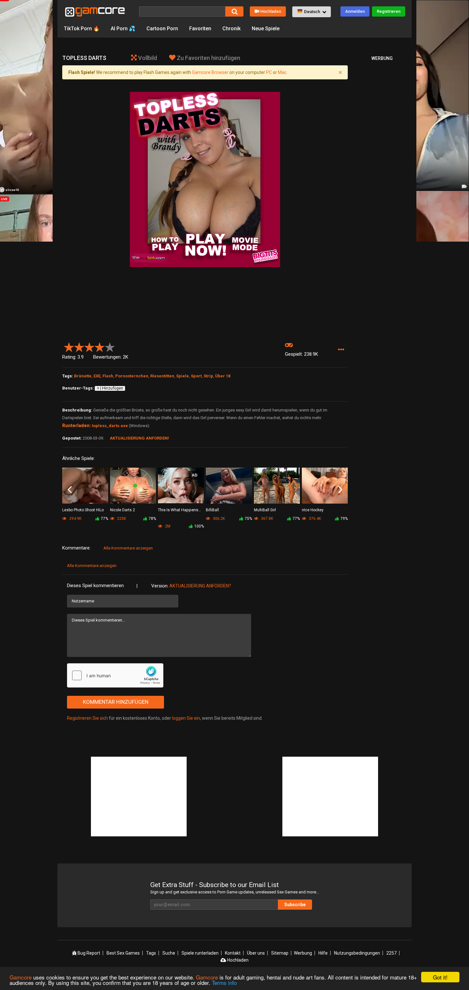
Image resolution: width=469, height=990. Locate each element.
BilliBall (212, 510)
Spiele (182, 376)
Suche (168, 953)
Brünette (83, 376)
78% (152, 518)
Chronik (231, 28)
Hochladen (270, 11)
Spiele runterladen (200, 953)
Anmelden (355, 11)
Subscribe (295, 904)
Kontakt (233, 953)
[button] (311, 11)
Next (340, 490)
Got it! (440, 977)
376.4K (314, 518)
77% (104, 518)
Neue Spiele (265, 28)
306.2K (218, 518)
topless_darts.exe (110, 425)
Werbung (303, 953)
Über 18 (222, 376)
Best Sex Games (123, 953)
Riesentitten (162, 376)
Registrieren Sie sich (87, 718)
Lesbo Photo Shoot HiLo (83, 510)
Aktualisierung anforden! (139, 438)
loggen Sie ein (186, 718)
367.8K (266, 518)
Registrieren (388, 11)
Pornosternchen (131, 376)
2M (167, 526)
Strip (208, 376)
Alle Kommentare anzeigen (128, 548)
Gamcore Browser (210, 72)
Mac (282, 72)
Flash (107, 376)
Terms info (224, 982)
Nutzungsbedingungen (357, 953)
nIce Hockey (313, 510)
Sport (196, 376)
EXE (96, 376)
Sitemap (279, 953)
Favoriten (200, 28)
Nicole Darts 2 (122, 510)
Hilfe (323, 953)
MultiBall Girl (265, 510)
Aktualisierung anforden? (200, 585)
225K (121, 518)
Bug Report (88, 953)
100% (199, 526)
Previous (69, 490)
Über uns (256, 953)
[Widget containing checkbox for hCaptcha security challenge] (115, 675)
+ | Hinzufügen (110, 388)
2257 (391, 953)
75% (248, 518)
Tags (151, 953)
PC (269, 72)
